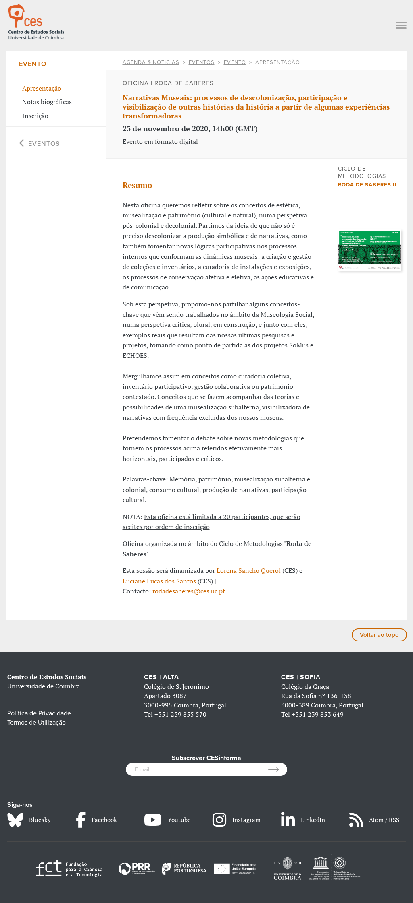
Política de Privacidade (39, 713)
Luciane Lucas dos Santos (159, 581)
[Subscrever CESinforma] (277, 769)
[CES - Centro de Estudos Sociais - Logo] (36, 21)
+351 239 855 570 (180, 714)
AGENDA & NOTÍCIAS (151, 62)
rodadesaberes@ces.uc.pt (188, 591)
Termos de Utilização (36, 723)
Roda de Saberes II (367, 185)
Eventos (202, 62)
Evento (235, 62)
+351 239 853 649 (318, 714)
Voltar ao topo (379, 635)
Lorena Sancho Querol (249, 570)
